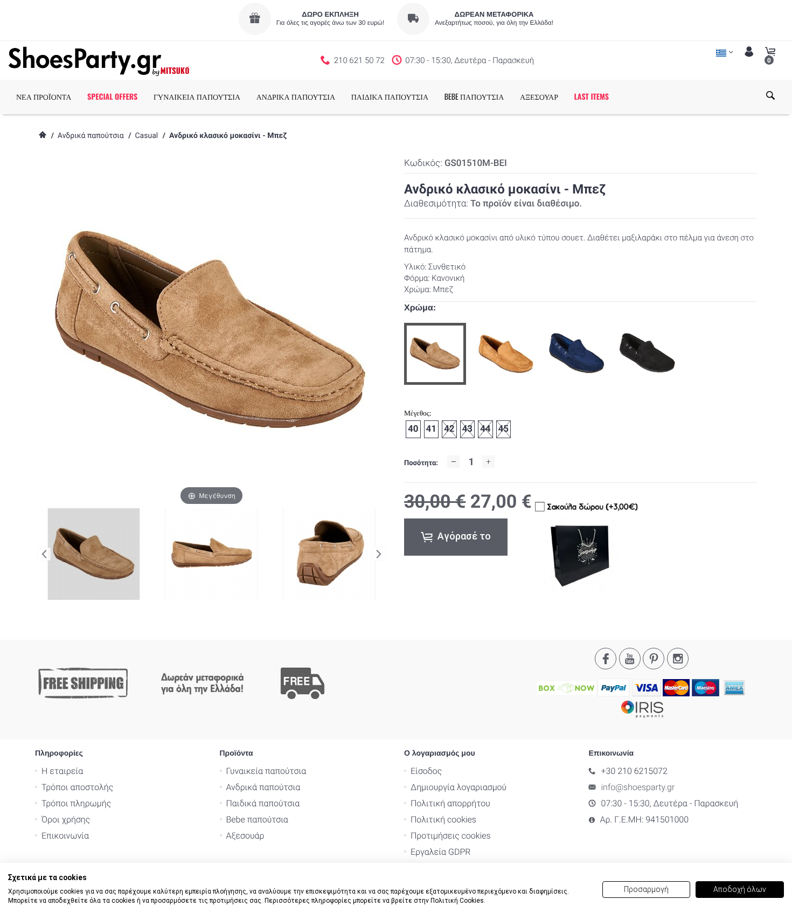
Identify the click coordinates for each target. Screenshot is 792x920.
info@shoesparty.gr (638, 787)
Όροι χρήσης (65, 819)
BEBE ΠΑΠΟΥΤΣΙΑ (474, 96)
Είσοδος (426, 771)
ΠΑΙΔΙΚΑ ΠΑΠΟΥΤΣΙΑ (389, 96)
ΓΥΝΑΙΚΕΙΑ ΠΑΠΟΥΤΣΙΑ (197, 96)
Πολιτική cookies (443, 819)
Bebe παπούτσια (257, 819)
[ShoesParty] (99, 60)
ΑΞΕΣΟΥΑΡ (539, 96)
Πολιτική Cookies (457, 900)
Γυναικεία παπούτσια (266, 771)
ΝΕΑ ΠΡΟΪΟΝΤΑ (43, 96)
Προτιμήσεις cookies (451, 836)
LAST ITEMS (591, 96)
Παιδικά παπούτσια (263, 803)
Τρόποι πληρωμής (76, 803)
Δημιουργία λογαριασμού (458, 787)
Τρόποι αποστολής (77, 787)
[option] (435, 354)
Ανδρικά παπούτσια (91, 136)
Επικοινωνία (65, 836)
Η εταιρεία (62, 771)
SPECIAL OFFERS (112, 96)
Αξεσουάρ (245, 836)
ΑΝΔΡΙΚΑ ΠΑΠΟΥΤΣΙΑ (295, 96)
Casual (146, 136)
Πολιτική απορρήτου (450, 803)
